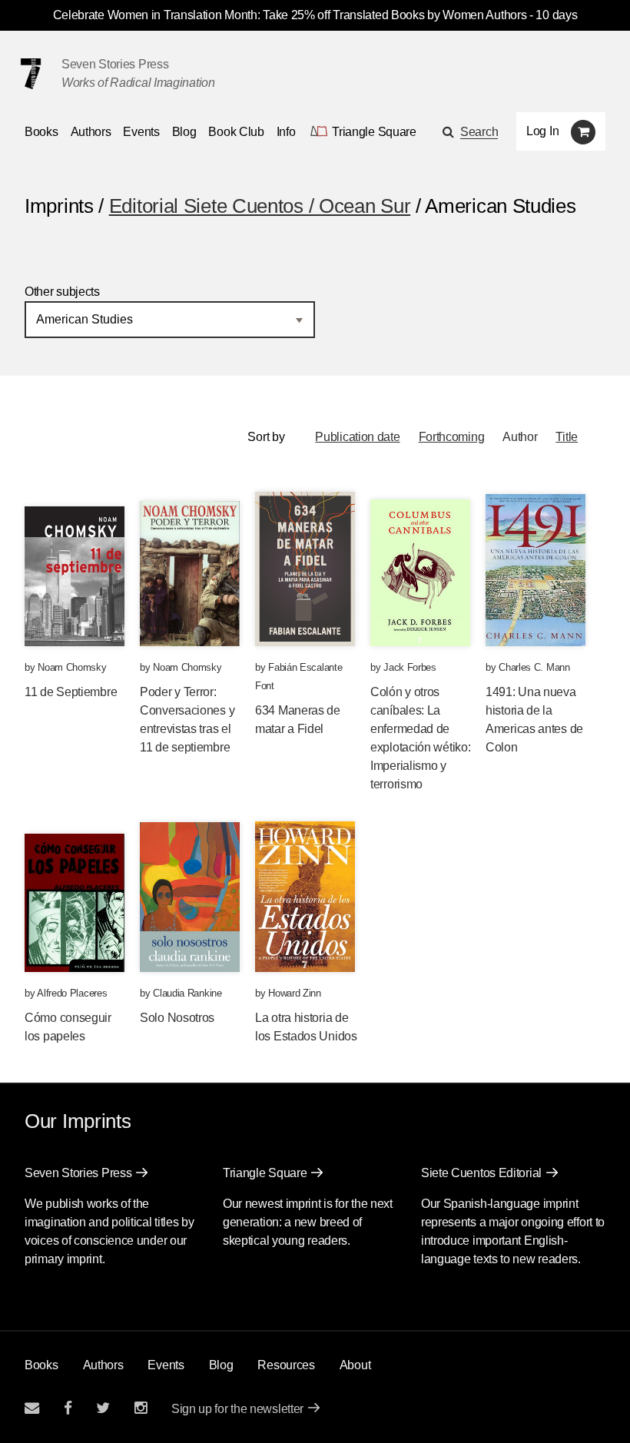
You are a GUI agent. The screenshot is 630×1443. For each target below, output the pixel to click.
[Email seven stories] (32, 1408)
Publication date (357, 436)
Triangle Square (265, 1172)
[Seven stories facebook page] (68, 1408)
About (355, 1365)
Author (519, 436)
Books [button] (41, 131)
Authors (91, 131)
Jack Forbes (409, 667)
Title (566, 436)
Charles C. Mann (534, 667)
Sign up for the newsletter (237, 1408)
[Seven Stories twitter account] (103, 1408)
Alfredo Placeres (72, 993)
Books (41, 1365)
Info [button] (286, 131)
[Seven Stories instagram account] (140, 1408)
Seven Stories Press (114, 64)
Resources (285, 1365)
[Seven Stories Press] (30, 73)
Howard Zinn (294, 993)
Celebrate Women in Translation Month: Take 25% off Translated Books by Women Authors (290, 15)
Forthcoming (452, 436)
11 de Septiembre (71, 691)
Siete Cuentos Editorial (481, 1172)
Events (141, 131)
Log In (542, 131)
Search (479, 131)
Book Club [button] (236, 131)
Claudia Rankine (187, 993)
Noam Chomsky (72, 667)
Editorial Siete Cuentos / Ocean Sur (260, 205)
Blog (184, 131)
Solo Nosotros (177, 1017)
